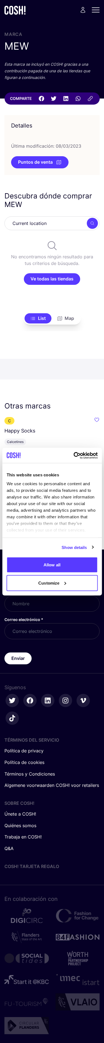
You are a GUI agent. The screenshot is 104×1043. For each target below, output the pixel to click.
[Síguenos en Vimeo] (83, 700)
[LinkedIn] (66, 98)
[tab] (37, 318)
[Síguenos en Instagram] (65, 700)
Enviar (18, 658)
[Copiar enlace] (90, 98)
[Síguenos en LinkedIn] (47, 700)
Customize (48, 582)
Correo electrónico (23, 619)
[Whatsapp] (78, 98)
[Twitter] (53, 98)
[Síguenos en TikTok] (12, 718)
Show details (74, 547)
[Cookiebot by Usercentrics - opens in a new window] (74, 455)
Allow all (52, 564)
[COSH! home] (15, 10)
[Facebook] (41, 98)
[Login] (82, 10)
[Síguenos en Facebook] (30, 700)
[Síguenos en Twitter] (12, 700)
